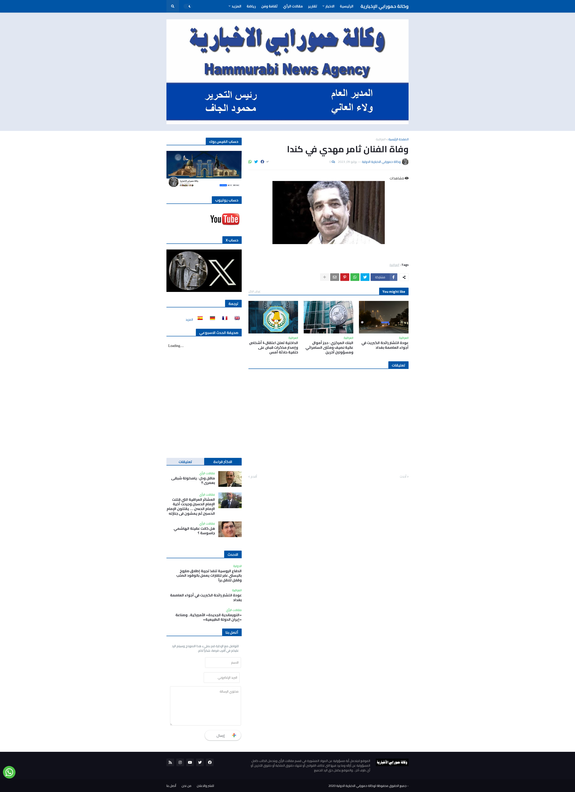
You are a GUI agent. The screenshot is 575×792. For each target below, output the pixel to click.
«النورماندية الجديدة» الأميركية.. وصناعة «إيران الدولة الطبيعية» (208, 617)
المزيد (189, 319)
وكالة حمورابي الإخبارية (384, 6)
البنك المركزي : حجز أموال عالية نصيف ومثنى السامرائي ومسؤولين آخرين (329, 347)
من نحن (186, 786)
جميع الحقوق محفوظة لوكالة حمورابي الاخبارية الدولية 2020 (367, 786)
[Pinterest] (344, 277)
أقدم (254, 476)
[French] (223, 319)
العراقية (381, 139)
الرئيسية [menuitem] (346, 6)
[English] (236, 319)
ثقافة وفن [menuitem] (269, 6)
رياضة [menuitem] (251, 6)
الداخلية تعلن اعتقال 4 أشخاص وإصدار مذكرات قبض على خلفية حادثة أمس (273, 347)
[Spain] (199, 319)
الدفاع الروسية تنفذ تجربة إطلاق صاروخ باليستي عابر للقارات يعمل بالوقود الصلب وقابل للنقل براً (209, 575)
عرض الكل (254, 291)
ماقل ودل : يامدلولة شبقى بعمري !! (193, 480)
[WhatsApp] (250, 161)
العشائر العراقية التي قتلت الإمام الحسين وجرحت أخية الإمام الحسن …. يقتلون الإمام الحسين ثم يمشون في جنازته (191, 506)
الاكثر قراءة (222, 461)
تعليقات (185, 461)
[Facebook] (262, 161)
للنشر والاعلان (205, 786)
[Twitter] (256, 161)
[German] (211, 319)
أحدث (403, 476)
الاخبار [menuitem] (329, 6)
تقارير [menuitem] (312, 6)
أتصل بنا (171, 786)
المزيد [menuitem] (236, 6)
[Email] (334, 277)
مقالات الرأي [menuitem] (293, 6)
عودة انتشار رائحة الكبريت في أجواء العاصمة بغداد (385, 345)
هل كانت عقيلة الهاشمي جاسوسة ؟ (194, 531)
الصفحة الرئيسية (398, 139)
